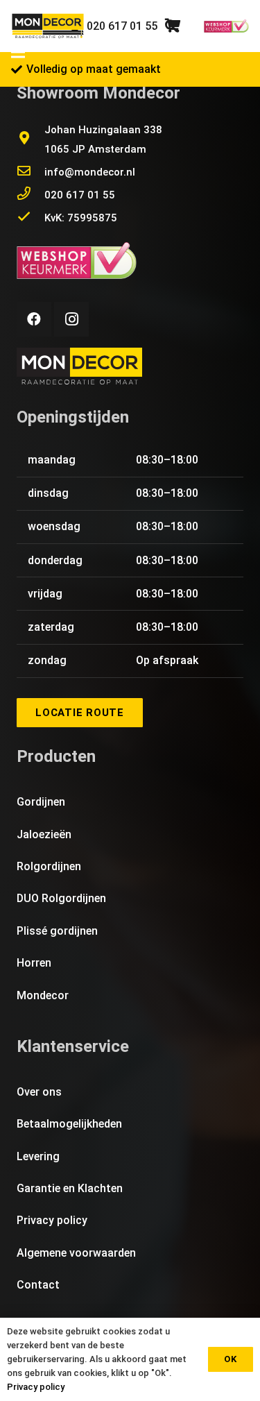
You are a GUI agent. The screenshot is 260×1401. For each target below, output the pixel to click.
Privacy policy (52, 1220)
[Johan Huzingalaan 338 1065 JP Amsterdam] (30, 139)
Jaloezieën (44, 834)
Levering (38, 1156)
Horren (34, 962)
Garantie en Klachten (70, 1188)
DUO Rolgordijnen (61, 898)
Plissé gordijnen (57, 930)
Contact (38, 1284)
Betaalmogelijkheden (69, 1123)
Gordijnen (41, 801)
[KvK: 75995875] (30, 218)
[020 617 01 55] (30, 195)
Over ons (39, 1091)
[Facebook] (34, 319)
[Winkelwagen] (172, 26)
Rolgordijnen (49, 866)
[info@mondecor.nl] (30, 172)
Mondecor (43, 995)
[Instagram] (71, 319)
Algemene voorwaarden (76, 1252)
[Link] (48, 26)
